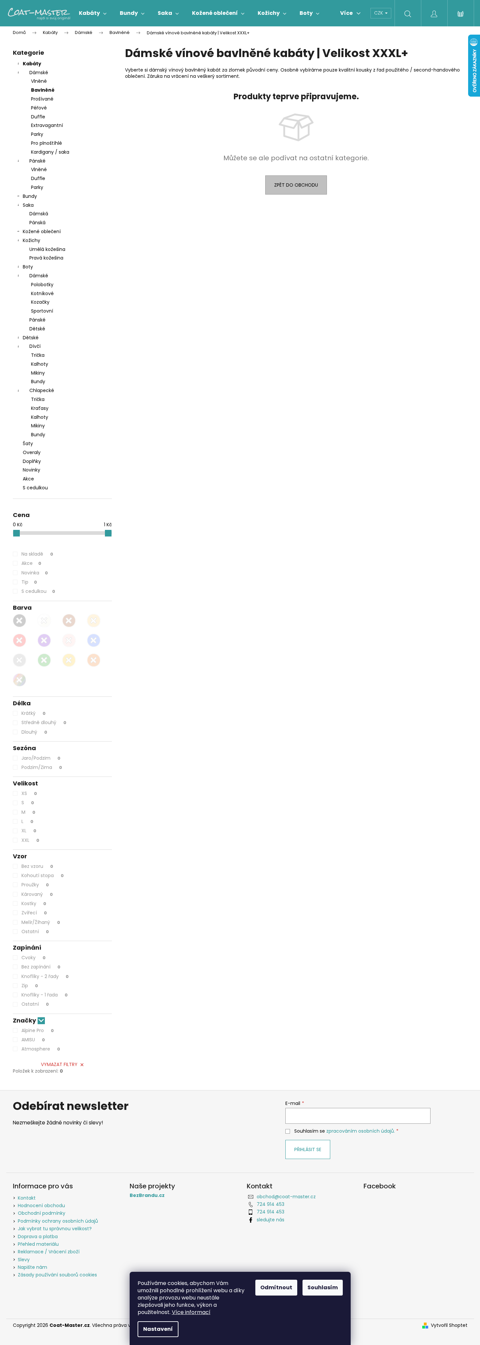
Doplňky (32, 461)
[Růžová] (69, 640)
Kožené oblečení (42, 231)
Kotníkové (42, 293)
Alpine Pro (37, 1030)
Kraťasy (39, 408)
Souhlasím (322, 1287)
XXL (30, 840)
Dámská (38, 213)
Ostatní (35, 931)
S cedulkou (35, 487)
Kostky (33, 903)
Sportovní (42, 311)
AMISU (33, 1039)
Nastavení (158, 1329)
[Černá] (19, 620)
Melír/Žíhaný (40, 922)
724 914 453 (270, 1204)
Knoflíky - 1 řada (44, 995)
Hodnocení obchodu (41, 1205)
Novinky (31, 470)
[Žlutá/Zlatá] (69, 660)
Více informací (191, 1312)
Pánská (37, 222)
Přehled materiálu (38, 1244)
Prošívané (42, 99)
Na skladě (37, 554)
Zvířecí (34, 912)
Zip (29, 985)
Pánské (37, 161)
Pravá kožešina (46, 258)
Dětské (37, 328)
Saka (28, 205)
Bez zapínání (40, 966)
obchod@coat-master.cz (286, 1196)
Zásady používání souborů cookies (57, 1274)
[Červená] (19, 640)
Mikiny (38, 373)
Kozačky (40, 302)
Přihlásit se (307, 1149)
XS (29, 793)
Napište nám (32, 1267)
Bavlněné (42, 90)
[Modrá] (93, 640)
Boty (28, 266)
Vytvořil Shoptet (449, 1325)
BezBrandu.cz (147, 1195)
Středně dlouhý (43, 722)
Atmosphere (40, 1049)
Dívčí (35, 346)
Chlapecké (41, 390)
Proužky (35, 884)
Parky (37, 134)
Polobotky (42, 284)
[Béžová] (93, 620)
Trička (38, 355)
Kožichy (31, 240)
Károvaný (37, 894)
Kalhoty (39, 364)
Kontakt (27, 1198)
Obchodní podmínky (41, 1213)
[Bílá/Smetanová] (44, 620)
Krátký (33, 713)
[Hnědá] (69, 620)
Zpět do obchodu (296, 185)
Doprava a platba (38, 1236)
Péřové (39, 108)
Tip (29, 582)
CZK (379, 13)
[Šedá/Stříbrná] (19, 660)
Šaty (28, 443)
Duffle (38, 116)
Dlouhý (34, 732)
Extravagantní (47, 125)
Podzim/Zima (41, 767)
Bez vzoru (37, 866)
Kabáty (32, 63)
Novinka (34, 572)
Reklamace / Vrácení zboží (49, 1251)
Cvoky (33, 957)
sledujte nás (270, 1219)
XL (28, 830)
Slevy (24, 1259)
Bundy (30, 196)
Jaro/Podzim (40, 758)
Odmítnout (276, 1287)
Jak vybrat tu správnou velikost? (55, 1228)
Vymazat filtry (59, 1064)
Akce (28, 478)
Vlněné (39, 81)
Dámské (38, 72)
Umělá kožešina (47, 249)
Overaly (32, 452)
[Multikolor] (19, 680)
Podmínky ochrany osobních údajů (58, 1221)
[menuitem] (92, 13)
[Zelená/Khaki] (44, 660)
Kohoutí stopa (42, 875)
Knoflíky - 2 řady (45, 976)
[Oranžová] (93, 660)
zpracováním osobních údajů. (360, 1131)
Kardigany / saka (50, 152)
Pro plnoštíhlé (46, 143)
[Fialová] (44, 640)
